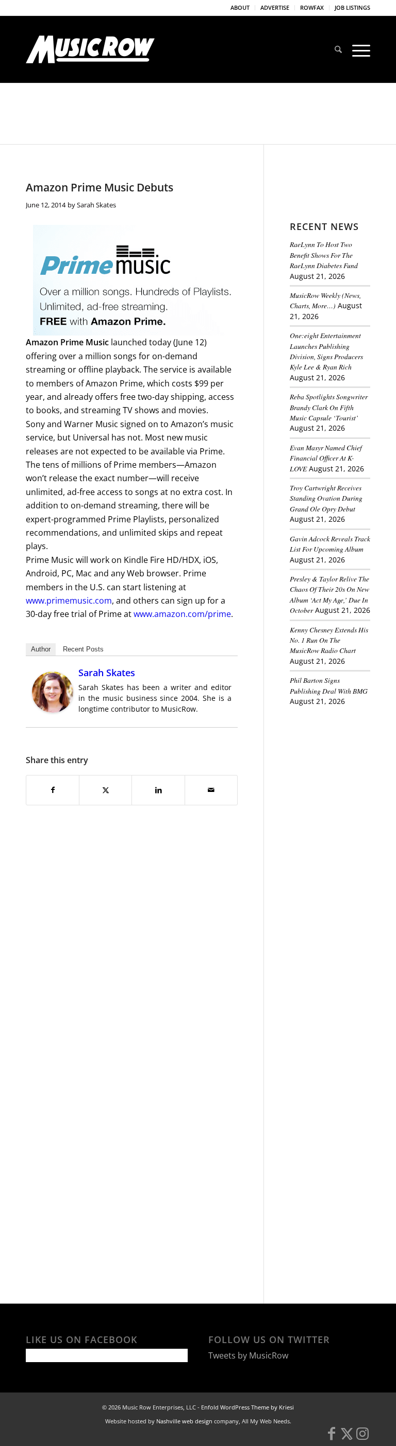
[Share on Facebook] (52, 789)
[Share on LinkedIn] (158, 789)
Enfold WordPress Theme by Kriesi (247, 1407)
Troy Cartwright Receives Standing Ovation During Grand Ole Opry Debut (326, 498)
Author (41, 649)
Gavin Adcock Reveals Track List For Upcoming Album (330, 544)
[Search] (338, 49)
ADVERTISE (274, 7)
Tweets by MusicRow (248, 1355)
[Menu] (358, 49)
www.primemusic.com (69, 600)
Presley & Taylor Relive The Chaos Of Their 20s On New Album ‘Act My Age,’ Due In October (329, 594)
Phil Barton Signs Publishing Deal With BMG (329, 685)
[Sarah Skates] (52, 709)
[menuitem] (240, 7)
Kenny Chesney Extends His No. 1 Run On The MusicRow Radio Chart (329, 640)
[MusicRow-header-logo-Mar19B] (90, 49)
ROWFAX (312, 7)
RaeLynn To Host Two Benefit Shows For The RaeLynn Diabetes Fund (324, 254)
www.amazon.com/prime (182, 614)
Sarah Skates (96, 204)
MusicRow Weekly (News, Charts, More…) (325, 300)
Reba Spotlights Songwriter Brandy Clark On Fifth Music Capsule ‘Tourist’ (329, 407)
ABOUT (240, 7)
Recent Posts (83, 649)
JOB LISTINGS (352, 7)
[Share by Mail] (211, 789)
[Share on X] (105, 789)
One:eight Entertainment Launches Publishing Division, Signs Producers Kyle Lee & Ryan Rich (326, 351)
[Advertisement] (343, 771)
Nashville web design (184, 1421)
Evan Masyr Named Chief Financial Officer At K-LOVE (326, 458)
